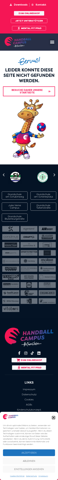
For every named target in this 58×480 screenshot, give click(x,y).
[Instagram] (26, 353)
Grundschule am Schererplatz (43, 195)
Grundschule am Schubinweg (15, 195)
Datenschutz (31, 476)
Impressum (43, 476)
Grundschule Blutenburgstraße (15, 217)
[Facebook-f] (19, 353)
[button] (53, 417)
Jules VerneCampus (14, 206)
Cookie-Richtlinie (17, 476)
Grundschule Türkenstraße (43, 206)
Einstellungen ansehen (29, 469)
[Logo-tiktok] (32, 353)
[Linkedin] (39, 353)
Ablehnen (29, 461)
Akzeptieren (29, 452)
